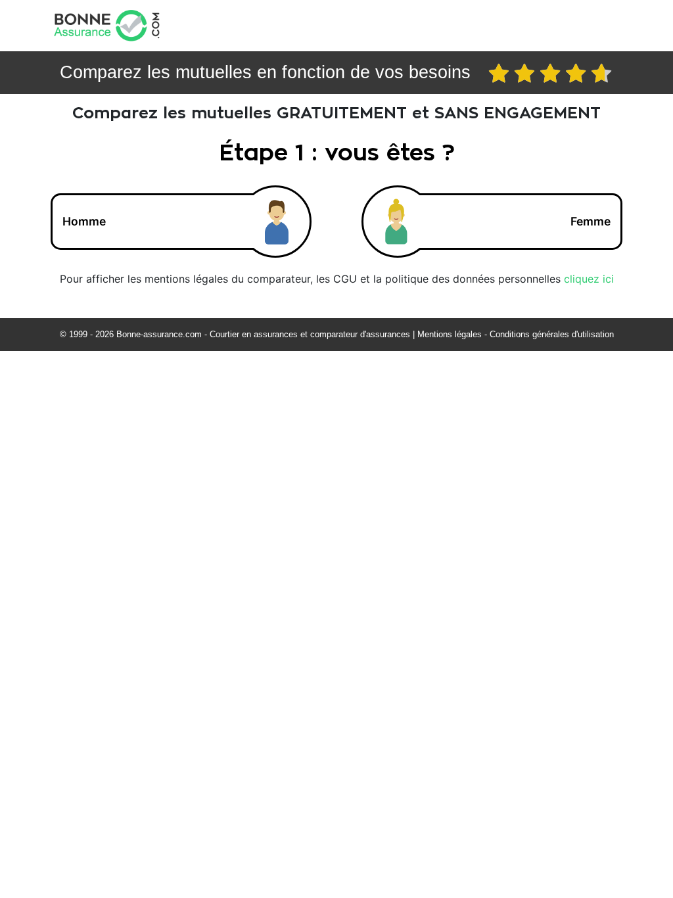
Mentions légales (449, 334)
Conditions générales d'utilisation (552, 334)
